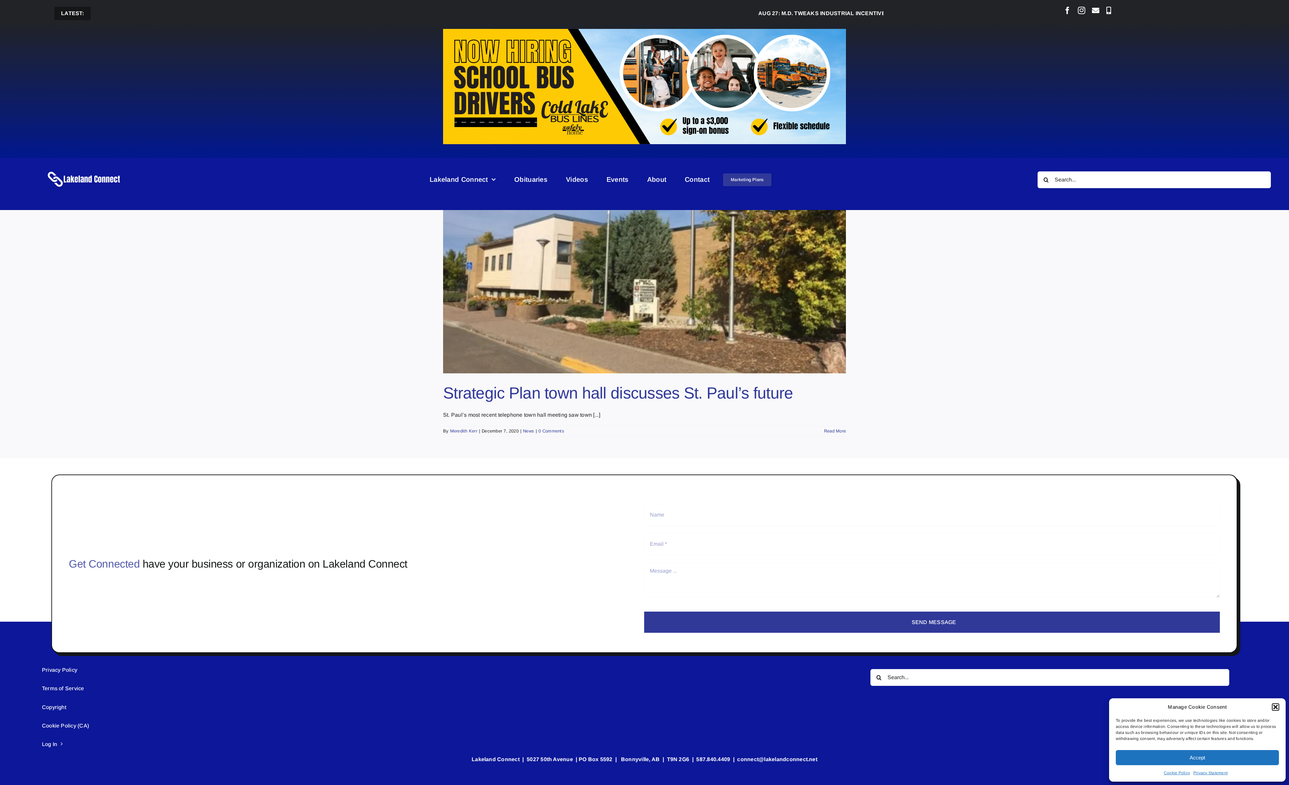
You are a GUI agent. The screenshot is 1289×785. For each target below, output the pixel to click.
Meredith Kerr (463, 430)
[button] (1275, 707)
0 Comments (551, 430)
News (528, 430)
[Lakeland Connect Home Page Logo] (84, 171)
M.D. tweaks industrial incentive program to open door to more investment (857, 13)
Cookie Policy (1177, 773)
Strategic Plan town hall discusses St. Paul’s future (618, 393)
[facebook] (1067, 10)
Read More (835, 430)
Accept (1197, 757)
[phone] (1108, 10)
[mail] (1095, 10)
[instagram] (1081, 10)
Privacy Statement (1210, 773)
